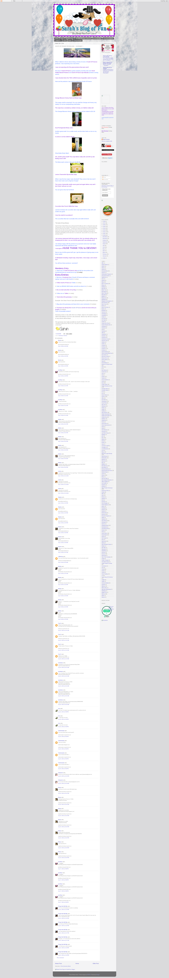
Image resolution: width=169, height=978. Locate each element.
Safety (103, 517)
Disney (69, 40)
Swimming (104, 555)
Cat (102, 329)
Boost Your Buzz (105, 307)
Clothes (103, 342)
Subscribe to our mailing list (106, 189)
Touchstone (104, 566)
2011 (104, 233)
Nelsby (59, 566)
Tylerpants (60, 772)
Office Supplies (105, 481)
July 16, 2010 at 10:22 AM (63, 695)
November (105, 238)
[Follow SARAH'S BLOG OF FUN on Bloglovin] (107, 158)
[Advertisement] (110, 84)
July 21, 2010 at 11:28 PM (63, 947)
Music (103, 476)
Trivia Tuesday (105, 573)
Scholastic (104, 522)
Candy (103, 316)
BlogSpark (104, 299)
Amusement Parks (105, 275)
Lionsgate (104, 447)
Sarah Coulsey (106, 139)
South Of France (76, 307)
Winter (103, 595)
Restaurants (104, 512)
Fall (102, 374)
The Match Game (105, 561)
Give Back (104, 399)
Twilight (103, 579)
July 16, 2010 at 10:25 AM (63, 704)
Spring (103, 542)
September (105, 241)
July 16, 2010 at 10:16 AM (63, 686)
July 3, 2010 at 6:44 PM (63, 467)
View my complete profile (107, 141)
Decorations (104, 354)
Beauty (103, 285)
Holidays (103, 418)
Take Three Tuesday (106, 557)
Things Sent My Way (62, 906)
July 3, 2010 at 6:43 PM (63, 450)
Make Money (104, 456)
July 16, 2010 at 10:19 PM (63, 776)
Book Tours (104, 304)
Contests (103, 345)
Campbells (104, 315)
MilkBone (103, 464)
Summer (103, 552)
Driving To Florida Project (107, 364)
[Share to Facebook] (70, 333)
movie (103, 473)
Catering (103, 331)
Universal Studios (105, 582)
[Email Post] (64, 333)
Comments (105, 179)
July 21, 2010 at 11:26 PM (63, 918)
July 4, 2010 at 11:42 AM (63, 484)
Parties (103, 492)
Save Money (104, 520)
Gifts (103, 398)
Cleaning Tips (104, 340)
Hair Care (104, 404)
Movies (103, 475)
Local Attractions (105, 448)
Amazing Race (105, 270)
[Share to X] (69, 333)
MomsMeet (104, 467)
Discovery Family (105, 356)
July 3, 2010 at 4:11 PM (63, 385)
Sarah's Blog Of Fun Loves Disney (107, 56)
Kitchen (103, 439)
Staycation (104, 549)
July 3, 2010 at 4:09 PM (63, 375)
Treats (103, 570)
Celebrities (104, 334)
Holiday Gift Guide (77, 40)
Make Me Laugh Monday (107, 453)
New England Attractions (107, 479)
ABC (103, 263)
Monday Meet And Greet (107, 470)
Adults (103, 266)
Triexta (103, 572)
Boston (103, 308)
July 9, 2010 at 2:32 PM (63, 584)
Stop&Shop (104, 550)
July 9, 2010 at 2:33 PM (63, 606)
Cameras (103, 312)
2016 (104, 224)
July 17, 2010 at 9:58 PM (63, 868)
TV (102, 575)
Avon (103, 278)
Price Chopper (105, 503)
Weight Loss (104, 592)
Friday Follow (104, 384)
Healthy (103, 410)
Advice (103, 267)
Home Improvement (106, 425)
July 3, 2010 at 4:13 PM (63, 415)
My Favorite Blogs (97, 38)
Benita (59, 340)
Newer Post (58, 963)
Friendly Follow (105, 388)
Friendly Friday (105, 390)
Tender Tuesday (105, 560)
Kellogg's (103, 434)
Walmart (103, 586)
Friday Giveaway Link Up (107, 385)
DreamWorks (104, 362)
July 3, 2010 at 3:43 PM (63, 366)
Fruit (103, 391)
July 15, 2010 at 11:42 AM (63, 640)
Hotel (103, 428)
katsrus (60, 526)
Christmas (104, 337)
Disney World (104, 359)
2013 (104, 230)
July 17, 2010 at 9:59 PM (63, 902)
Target (103, 558)
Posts (104, 177)
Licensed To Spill (105, 445)
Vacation (103, 584)
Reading (103, 507)
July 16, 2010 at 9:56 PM (63, 748)
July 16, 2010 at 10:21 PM (63, 793)
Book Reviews (105, 302)
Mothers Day (104, 472)
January (104, 255)
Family (103, 376)
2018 (104, 221)
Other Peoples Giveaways (107, 487)
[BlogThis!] (67, 333)
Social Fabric (104, 533)
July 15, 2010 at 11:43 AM (63, 650)
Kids (102, 437)
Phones (103, 496)
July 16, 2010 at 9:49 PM (63, 719)
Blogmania (104, 297)
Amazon (103, 272)
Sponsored (104, 541)
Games (103, 396)
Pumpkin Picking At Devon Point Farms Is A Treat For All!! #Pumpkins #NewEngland (108, 71)
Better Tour (104, 289)
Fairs (103, 373)
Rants (103, 506)
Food (103, 381)
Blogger (98, 974)
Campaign (104, 313)
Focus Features (105, 379)
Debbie (59, 419)
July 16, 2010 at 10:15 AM (63, 676)
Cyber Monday (105, 351)
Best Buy (103, 288)
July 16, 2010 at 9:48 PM (63, 711)
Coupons (103, 348)
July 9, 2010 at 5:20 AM (63, 562)
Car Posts (104, 318)
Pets (103, 495)
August (104, 243)
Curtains (103, 350)
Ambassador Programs (106, 274)
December (105, 236)
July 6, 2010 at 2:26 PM (63, 503)
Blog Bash (104, 294)
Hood (103, 426)
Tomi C (59, 623)
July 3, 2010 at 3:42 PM (63, 346)
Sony (103, 539)
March (104, 252)
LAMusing (60, 556)
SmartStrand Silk (105, 528)
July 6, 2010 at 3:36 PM (63, 542)
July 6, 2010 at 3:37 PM (63, 552)
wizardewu (60, 662)
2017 (104, 223)
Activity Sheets (105, 264)
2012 (104, 231)
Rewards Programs (106, 515)
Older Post (96, 963)
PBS (102, 493)
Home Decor (104, 423)
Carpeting (104, 326)
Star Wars (104, 547)
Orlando (103, 486)
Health (103, 409)
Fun (102, 393)
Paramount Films (105, 490)
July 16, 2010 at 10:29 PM (63, 847)
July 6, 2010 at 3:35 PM (63, 532)
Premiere (103, 501)
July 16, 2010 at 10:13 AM (63, 667)
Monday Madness (105, 468)
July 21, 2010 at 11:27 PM (63, 932)
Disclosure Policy (69, 38)
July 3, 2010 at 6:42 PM (63, 432)
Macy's (103, 451)
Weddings (104, 590)
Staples (103, 545)
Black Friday (104, 293)
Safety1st (104, 519)
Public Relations (105, 504)
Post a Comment (60, 957)
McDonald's (104, 457)
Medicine (103, 459)
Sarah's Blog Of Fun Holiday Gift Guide (107, 63)
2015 (104, 226)
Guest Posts (104, 402)
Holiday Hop (104, 417)
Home (56, 38)
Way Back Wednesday (106, 589)
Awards (62, 38)
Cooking (103, 346)
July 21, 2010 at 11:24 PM (63, 909)
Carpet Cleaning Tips (106, 324)
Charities (103, 335)
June (104, 247)
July (104, 245)
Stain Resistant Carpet (106, 544)
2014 (104, 228)
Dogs (103, 361)
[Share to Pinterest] (71, 333)
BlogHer (103, 296)
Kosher (103, 442)
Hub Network (104, 429)
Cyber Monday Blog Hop (107, 353)
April (104, 250)
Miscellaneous (105, 465)
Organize (103, 484)
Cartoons (103, 327)
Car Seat (103, 320)
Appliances (104, 277)
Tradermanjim (61, 730)
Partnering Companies (108, 38)
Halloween (104, 406)
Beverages (104, 291)
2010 (104, 235)
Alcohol (103, 269)
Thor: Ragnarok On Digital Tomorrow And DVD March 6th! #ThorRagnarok (108, 59)
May (104, 248)
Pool (103, 500)
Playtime (103, 498)
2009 (104, 258)
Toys (103, 567)
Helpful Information (106, 414)
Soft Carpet (104, 538)
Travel (64, 40)
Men (103, 462)
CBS (103, 332)
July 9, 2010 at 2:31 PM (63, 573)
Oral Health (104, 483)
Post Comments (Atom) (66, 966)
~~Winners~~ (58, 40)
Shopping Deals (105, 525)
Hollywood (104, 420)
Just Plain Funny (105, 433)
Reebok (103, 511)
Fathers (103, 378)
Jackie (59, 471)
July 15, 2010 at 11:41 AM (63, 630)
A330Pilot (89, 974)
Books (103, 305)
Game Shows (104, 394)
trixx (59, 708)
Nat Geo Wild (104, 478)
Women (103, 597)
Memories (104, 460)
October (104, 240)
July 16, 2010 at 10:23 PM (63, 815)
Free (103, 382)
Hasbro (103, 407)
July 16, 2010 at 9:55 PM (63, 736)
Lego (103, 444)
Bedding (103, 286)
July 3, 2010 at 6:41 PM (63, 424)
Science (103, 523)
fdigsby (60, 497)
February (105, 254)
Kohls (103, 440)
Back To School (105, 283)
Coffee (103, 343)
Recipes (103, 509)
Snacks (103, 530)
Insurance (104, 431)
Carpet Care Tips (105, 323)
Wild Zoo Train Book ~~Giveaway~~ (107, 65)
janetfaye (60, 370)
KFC (103, 436)
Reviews (65, 335)
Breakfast (104, 310)
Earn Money (104, 370)
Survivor (103, 553)
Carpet (103, 321)
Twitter (103, 581)
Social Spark (104, 534)
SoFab (103, 536)
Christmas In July (105, 339)
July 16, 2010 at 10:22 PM (63, 804)
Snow (103, 531)
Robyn (59, 787)
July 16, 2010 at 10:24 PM (63, 837)
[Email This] (66, 333)
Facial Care (104, 371)
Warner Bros (104, 587)
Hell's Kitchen (104, 412)
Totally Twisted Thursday (107, 563)
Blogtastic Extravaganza (107, 301)
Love (103, 450)
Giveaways (60, 335)
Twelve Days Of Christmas (107, 577)
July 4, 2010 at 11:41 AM (63, 475)
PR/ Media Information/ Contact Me (83, 38)
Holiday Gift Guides (106, 415)
